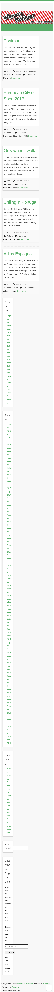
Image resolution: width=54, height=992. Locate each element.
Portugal (18, 75)
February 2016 (9, 582)
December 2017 (9, 451)
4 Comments (22, 184)
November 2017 (9, 461)
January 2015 (9, 679)
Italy (8, 802)
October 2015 (9, 622)
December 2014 (9, 689)
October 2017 (9, 471)
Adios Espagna (18, 253)
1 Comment (21, 133)
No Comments (28, 288)
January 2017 (9, 518)
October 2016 (9, 548)
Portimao (12, 40)
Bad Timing (9, 376)
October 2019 (9, 427)
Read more (16, 78)
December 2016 (9, 528)
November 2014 (9, 699)
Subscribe (10, 952)
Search (8, 844)
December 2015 (9, 602)
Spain (16, 288)
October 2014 (9, 709)
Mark (8, 71)
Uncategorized (9, 829)
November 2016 (9, 538)
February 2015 (9, 669)
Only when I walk (19, 150)
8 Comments (30, 75)
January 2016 (9, 592)
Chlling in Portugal (20, 202)
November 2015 (9, 612)
